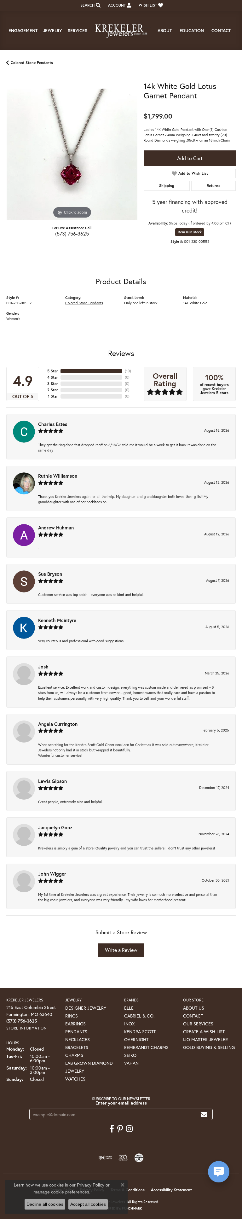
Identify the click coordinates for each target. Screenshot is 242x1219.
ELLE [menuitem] (129, 1008)
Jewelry (52, 30)
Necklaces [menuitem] (77, 1039)
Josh (43, 666)
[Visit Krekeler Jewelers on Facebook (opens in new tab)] (111, 1129)
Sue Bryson (50, 574)
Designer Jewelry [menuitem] (85, 1008)
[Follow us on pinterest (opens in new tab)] (120, 1129)
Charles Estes (52, 424)
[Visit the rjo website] (123, 1158)
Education (192, 30)
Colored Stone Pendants (32, 62)
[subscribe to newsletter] (204, 1114)
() (128, 371)
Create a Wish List (204, 1032)
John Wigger (52, 874)
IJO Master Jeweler (205, 1039)
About (165, 30)
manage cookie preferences (61, 1191)
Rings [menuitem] (71, 1016)
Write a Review (121, 950)
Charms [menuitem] (74, 1055)
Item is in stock (190, 232)
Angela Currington (58, 724)
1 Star (53, 396)
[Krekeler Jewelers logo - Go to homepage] (121, 31)
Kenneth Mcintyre (57, 620)
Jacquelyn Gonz (55, 827)
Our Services (198, 1024)
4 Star (52, 377)
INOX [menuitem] (129, 1024)
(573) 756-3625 (72, 233)
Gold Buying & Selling (209, 1047)
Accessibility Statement (171, 1189)
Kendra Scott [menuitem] (140, 1032)
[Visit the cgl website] (139, 1158)
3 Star (52, 383)
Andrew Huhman (56, 527)
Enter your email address (121, 1103)
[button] (90, 5)
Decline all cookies (44, 1204)
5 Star (52, 371)
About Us (193, 1008)
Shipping (166, 185)
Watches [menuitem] (75, 1079)
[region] (71, 154)
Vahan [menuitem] (131, 1063)
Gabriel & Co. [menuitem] (139, 1016)
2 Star (52, 390)
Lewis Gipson (52, 781)
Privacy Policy (90, 1184)
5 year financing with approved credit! (190, 206)
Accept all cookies (88, 1204)
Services (77, 30)
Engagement (23, 30)
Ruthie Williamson (57, 476)
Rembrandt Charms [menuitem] (146, 1047)
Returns (213, 185)
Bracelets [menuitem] (76, 1047)
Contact (221, 30)
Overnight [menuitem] (136, 1039)
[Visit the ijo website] (105, 1158)
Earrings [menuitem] (75, 1024)
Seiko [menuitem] (130, 1055)
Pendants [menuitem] (76, 1032)
